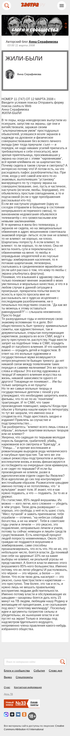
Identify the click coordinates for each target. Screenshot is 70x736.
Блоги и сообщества (17, 670)
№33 (21, 703)
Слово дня (55, 670)
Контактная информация (28, 687)
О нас (7, 687)
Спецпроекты (24, 677)
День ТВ (8, 694)
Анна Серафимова (43, 41)
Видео (8, 677)
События (39, 670)
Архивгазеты (34, 703)
